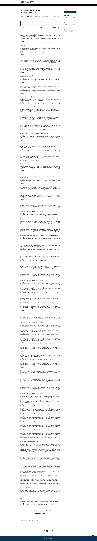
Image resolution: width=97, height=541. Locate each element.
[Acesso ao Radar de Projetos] (76, 2)
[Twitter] (49, 531)
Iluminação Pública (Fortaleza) (69, 31)
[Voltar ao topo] (93, 536)
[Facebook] (44, 531)
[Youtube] (52, 531)
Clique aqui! (40, 513)
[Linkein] (47, 531)
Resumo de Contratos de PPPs (31, 520)
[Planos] (74, 2)
